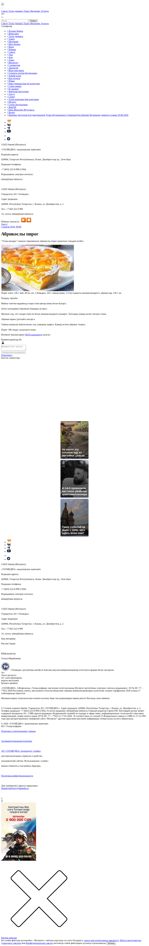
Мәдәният (35, 11)
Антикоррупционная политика (16, 741)
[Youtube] (9, 131)
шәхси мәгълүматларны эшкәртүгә (101, 940)
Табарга (33, 21)
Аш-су (4, 224)
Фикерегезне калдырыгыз (13, 352)
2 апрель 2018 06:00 (11, 227)
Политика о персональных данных (18, 731)
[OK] (8, 136)
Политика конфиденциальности (17, 776)
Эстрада (45, 11)
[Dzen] (8, 139)
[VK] (9, 125)
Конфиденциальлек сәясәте (39, 943)
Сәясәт (4, 11)
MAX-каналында (33, 334)
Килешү (111, 943)
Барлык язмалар (9, 938)
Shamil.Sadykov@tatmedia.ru (15, 788)
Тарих (27, 11)
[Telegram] (8, 128)
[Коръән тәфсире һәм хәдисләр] (9, 122)
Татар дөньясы (16, 11)
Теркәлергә (6, 355)
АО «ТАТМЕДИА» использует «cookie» (21, 751)
